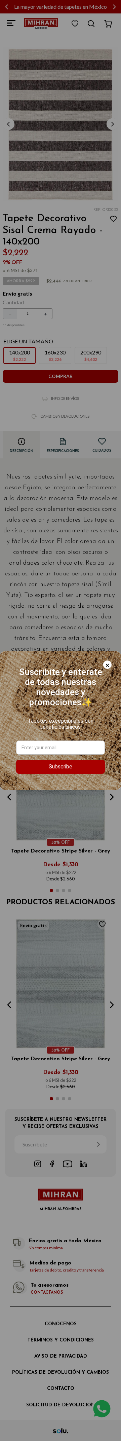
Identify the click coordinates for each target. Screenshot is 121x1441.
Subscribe (60, 766)
